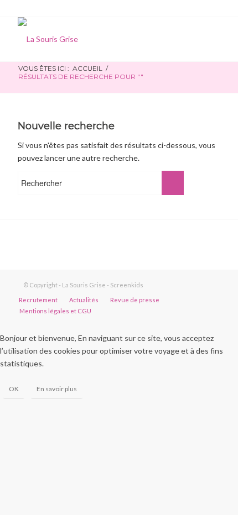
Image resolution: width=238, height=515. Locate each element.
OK (14, 389)
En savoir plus (57, 389)
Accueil (87, 68)
